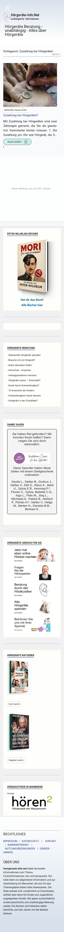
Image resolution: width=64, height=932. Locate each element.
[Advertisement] (32, 188)
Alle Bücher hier (32, 305)
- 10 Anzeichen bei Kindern (20, 390)
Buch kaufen (14, 704)
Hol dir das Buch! (32, 300)
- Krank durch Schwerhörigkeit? (23, 385)
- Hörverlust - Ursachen (19, 370)
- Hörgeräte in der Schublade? (22, 400)
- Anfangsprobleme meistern (22, 375)
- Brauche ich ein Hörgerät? (21, 360)
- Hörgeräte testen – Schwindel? (23, 380)
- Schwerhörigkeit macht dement (24, 395)
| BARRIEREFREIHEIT (16, 844)
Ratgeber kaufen (16, 760)
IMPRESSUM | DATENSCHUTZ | (23, 841)
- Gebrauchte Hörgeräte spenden (24, 355)
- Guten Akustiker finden (19, 365)
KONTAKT (50, 841)
